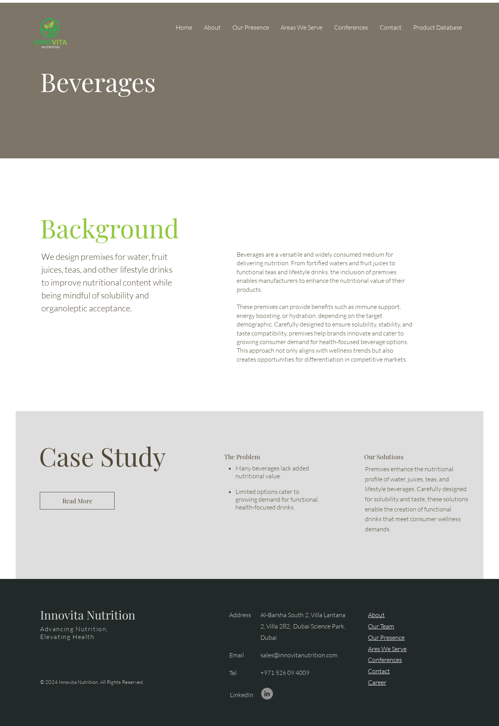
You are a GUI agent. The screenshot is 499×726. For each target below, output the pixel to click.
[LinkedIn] (267, 693)
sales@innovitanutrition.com (299, 655)
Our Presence (386, 637)
